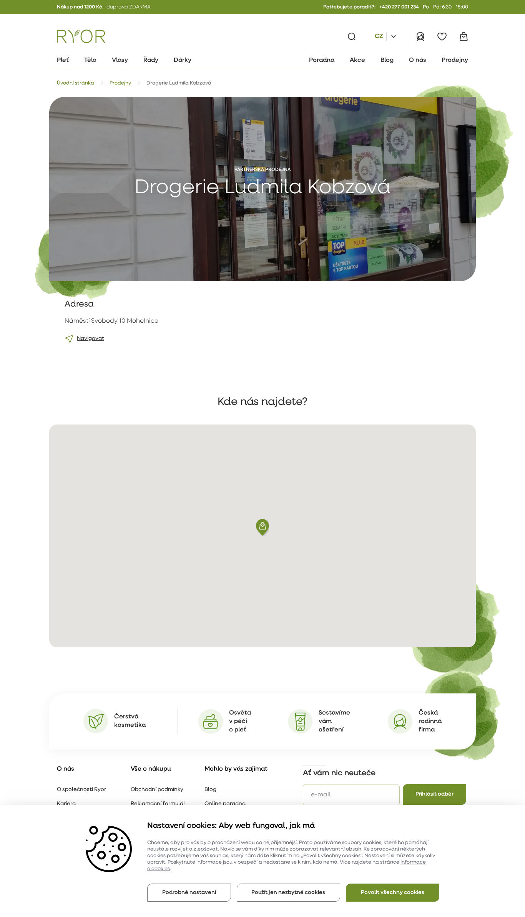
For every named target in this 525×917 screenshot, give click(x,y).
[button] (262, 527)
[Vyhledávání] (351, 36)
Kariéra (66, 804)
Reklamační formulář (158, 804)
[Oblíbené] (442, 36)
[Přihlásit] (420, 36)
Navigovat (90, 339)
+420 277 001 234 (399, 7)
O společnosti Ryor (81, 790)
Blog (210, 790)
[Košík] (463, 36)
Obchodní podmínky (157, 790)
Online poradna (225, 804)
